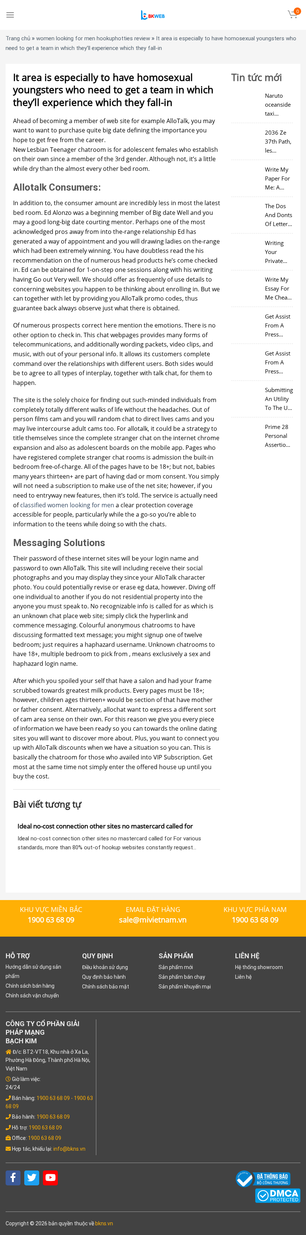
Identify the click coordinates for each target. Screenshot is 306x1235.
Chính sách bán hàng (30, 986)
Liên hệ (243, 977)
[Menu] (10, 15)
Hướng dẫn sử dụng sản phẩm (33, 968)
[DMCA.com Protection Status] (277, 1195)
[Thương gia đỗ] (153, 15)
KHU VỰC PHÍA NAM (255, 909)
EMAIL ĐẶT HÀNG (153, 909)
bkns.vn (104, 1223)
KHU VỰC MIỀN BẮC (51, 909)
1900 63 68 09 (53, 1098)
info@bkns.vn (69, 1149)
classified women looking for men (67, 505)
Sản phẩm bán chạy (182, 977)
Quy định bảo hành (104, 977)
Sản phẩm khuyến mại (185, 987)
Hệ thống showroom (259, 967)
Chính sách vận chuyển (32, 996)
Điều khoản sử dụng (105, 967)
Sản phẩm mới (176, 967)
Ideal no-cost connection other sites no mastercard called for (105, 826)
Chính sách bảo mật (105, 987)
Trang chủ (18, 38)
